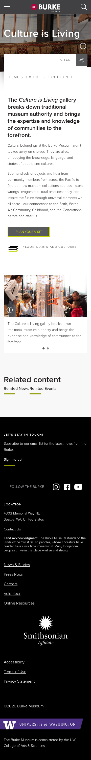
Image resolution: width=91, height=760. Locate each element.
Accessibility (14, 662)
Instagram (56, 487)
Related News (16, 388)
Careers (10, 584)
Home (14, 77)
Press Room (14, 574)
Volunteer (12, 593)
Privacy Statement (19, 681)
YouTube (78, 487)
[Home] (45, 7)
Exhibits (35, 77)
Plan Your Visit (29, 232)
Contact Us (12, 529)
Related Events (43, 388)
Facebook (67, 487)
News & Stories (17, 564)
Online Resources (19, 603)
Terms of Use (15, 671)
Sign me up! (13, 459)
